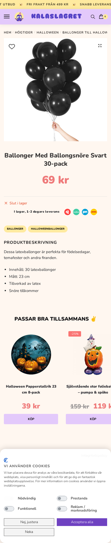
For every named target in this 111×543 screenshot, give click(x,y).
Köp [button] (31, 419)
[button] (100, 45)
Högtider (24, 32)
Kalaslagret (56, 17)
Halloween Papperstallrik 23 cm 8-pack (31, 389)
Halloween (48, 32)
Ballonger (15, 229)
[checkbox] (9, 498)
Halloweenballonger (48, 229)
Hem (7, 32)
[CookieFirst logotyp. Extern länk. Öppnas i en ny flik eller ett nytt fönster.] (6, 460)
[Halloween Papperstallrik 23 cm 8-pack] (31, 354)
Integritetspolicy (94, 455)
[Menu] (11, 17)
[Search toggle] (93, 16)
